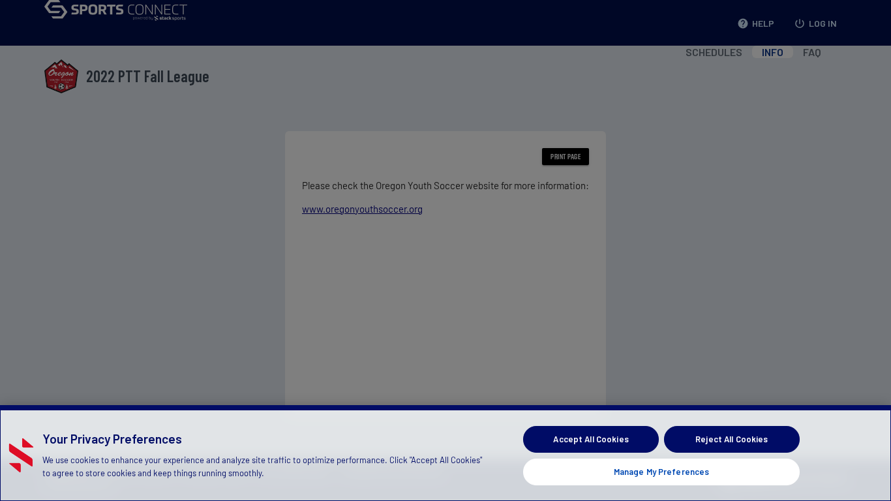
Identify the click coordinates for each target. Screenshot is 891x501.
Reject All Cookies (731, 439)
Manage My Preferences (662, 471)
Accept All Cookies (590, 439)
